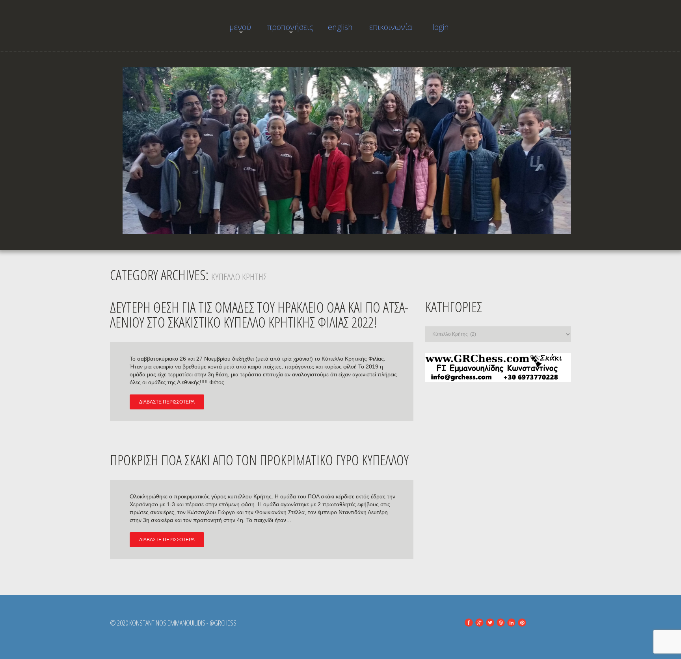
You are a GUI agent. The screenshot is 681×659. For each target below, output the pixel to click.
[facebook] (469, 622)
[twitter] (490, 622)
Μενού (234, 29)
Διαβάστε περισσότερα (167, 402)
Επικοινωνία (390, 27)
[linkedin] (511, 622)
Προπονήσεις (290, 29)
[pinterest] (522, 622)
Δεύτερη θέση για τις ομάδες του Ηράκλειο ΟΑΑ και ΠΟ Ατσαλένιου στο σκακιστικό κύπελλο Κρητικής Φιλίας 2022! (259, 315)
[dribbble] (501, 622)
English (340, 27)
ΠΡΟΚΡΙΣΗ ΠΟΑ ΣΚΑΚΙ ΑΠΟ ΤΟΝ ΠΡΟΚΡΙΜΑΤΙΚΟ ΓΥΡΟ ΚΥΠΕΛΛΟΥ (259, 460)
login (440, 27)
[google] (479, 622)
